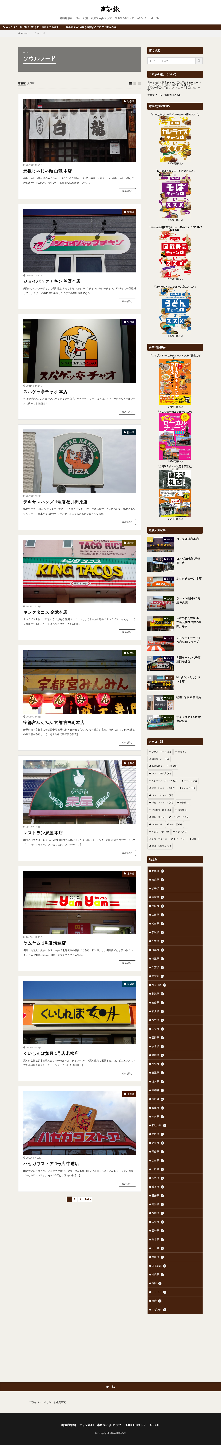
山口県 (157, 1169)
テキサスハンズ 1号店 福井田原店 (55, 501)
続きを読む (127, 191)
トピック (179, 839)
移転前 (184, 802)
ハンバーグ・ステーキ (164, 780)
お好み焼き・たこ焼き (164, 766)
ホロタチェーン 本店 (189, 578)
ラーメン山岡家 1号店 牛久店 (188, 600)
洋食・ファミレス (162, 802)
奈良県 (157, 1116)
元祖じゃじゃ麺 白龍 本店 (47, 170)
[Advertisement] (175, 1343)
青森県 (157, 879)
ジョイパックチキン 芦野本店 (51, 281)
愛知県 (130, 322)
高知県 (130, 983)
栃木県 (130, 652)
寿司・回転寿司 (161, 846)
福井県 (130, 432)
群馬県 (157, 949)
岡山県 (157, 1151)
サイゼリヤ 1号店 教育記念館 (188, 719)
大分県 (157, 1248)
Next (87, 1199)
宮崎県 (157, 1256)
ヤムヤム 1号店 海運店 (44, 942)
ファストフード (161, 751)
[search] (199, 60)
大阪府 (169, 638)
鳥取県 (157, 1133)
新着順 (22, 83)
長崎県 (157, 1230)
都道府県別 (66, 18)
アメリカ (158, 1291)
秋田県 (157, 905)
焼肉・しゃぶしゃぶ (163, 788)
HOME (24, 33)
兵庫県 (157, 1107)
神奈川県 (159, 984)
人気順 (30, 83)
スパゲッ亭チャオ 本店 (45, 391)
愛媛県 (157, 1195)
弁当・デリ (159, 839)
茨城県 (169, 599)
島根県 (157, 1142)
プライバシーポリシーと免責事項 (47, 1402)
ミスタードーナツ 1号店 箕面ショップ (188, 640)
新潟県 (157, 993)
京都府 (157, 1090)
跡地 (195, 839)
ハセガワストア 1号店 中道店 (51, 1163)
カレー (157, 824)
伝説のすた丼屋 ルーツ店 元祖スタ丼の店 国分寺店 (189, 622)
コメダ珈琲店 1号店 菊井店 (188, 560)
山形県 (157, 914)
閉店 (182, 751)
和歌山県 (158, 1125)
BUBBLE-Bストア (124, 18)
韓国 (170, 678)
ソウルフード (38, 33)
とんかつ (188, 788)
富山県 (157, 1002)
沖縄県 (130, 542)
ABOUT (141, 18)
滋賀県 (157, 1081)
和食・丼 (158, 817)
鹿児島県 (158, 1265)
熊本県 (157, 1239)
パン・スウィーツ (162, 795)
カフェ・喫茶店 (161, 773)
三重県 (157, 1072)
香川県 (157, 1186)
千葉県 (169, 717)
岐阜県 (157, 1046)
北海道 (130, 211)
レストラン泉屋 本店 (43, 832)
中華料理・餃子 (161, 809)
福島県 (157, 923)
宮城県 (157, 897)
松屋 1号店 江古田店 (188, 697)
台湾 (156, 1300)
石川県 (157, 1011)
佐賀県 (157, 1221)
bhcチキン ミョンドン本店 (188, 679)
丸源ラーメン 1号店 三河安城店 (188, 659)
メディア (181, 831)
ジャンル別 (82, 18)
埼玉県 (157, 958)
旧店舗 (182, 809)
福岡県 (157, 1212)
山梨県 (157, 1028)
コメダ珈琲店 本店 (187, 539)
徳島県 (157, 1177)
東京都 (169, 618)
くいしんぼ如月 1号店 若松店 (51, 1053)
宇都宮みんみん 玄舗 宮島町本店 (53, 722)
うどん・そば (160, 831)
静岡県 (169, 579)
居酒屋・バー (160, 759)
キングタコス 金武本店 (45, 612)
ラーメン (190, 780)
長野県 (157, 1037)
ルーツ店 (175, 824)
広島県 (157, 1160)
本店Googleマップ (101, 18)
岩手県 (130, 101)
